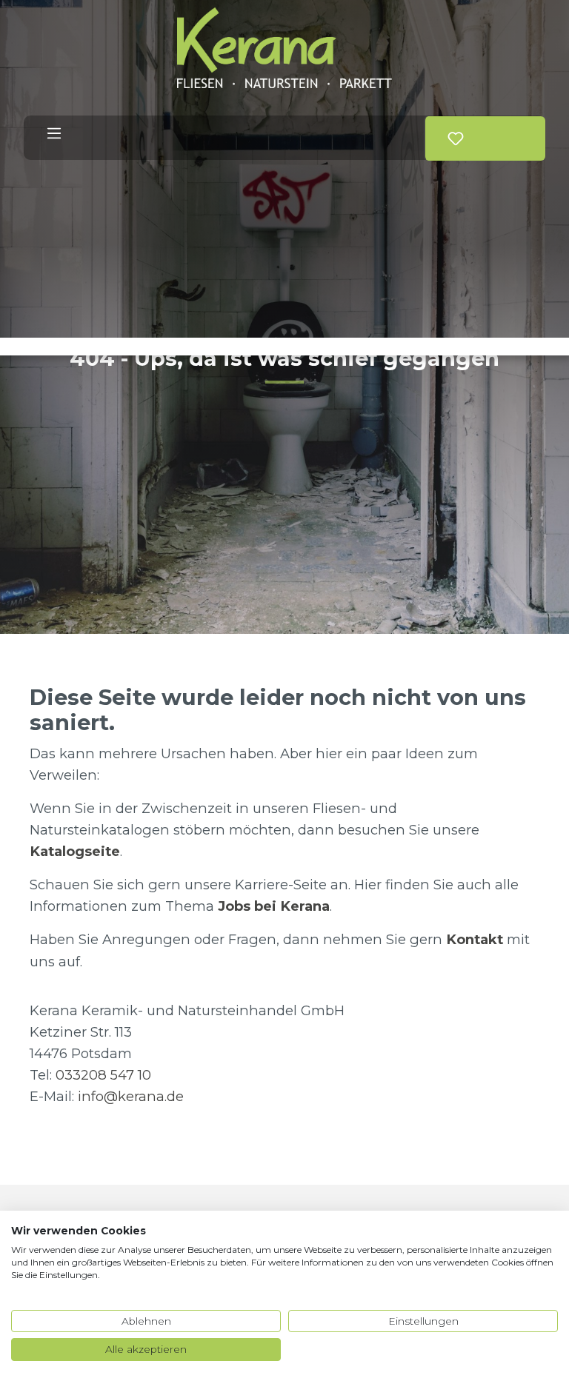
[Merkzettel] (455, 138)
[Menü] (54, 133)
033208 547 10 (103, 1074)
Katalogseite (75, 851)
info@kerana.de (131, 1096)
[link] (478, 132)
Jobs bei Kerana (274, 905)
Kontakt (474, 939)
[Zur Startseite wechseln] (284, 48)
